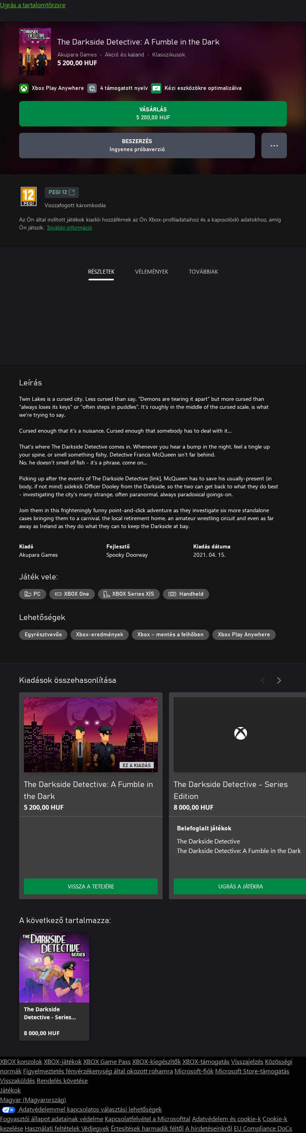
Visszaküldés (17, 1080)
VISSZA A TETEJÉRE (91, 886)
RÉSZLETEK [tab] (101, 271)
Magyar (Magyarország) (33, 1099)
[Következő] (279, 680)
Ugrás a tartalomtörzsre (32, 4)
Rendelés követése (62, 1080)
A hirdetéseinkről (208, 1128)
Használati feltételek (53, 1128)
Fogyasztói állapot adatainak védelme (51, 1118)
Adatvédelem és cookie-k (226, 1118)
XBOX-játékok (63, 1061)
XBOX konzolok (21, 1061)
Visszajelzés (247, 1061)
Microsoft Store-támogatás (252, 1071)
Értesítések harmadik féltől (147, 1128)
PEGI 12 (58, 192)
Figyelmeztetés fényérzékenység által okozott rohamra (98, 1071)
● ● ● (274, 145)
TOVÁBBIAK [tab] (203, 271)
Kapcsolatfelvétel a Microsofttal (147, 1118)
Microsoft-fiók (194, 1071)
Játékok (10, 1090)
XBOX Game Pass (107, 1061)
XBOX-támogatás (206, 1061)
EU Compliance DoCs (263, 1128)
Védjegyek (95, 1128)
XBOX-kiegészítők (156, 1061)
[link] (54, 987)
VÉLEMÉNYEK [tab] (151, 271)
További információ (69, 227)
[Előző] (263, 680)
